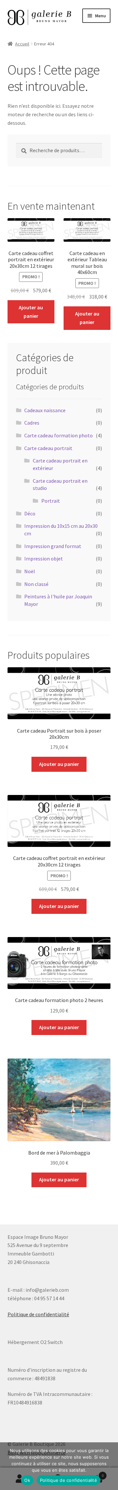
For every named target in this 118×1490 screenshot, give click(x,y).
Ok (27, 1480)
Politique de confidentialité (38, 1314)
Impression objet (43, 558)
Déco (29, 513)
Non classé (36, 584)
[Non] (110, 1466)
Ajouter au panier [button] (31, 311)
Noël (29, 571)
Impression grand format (52, 546)
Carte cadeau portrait (48, 448)
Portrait (50, 500)
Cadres (31, 422)
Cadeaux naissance (45, 410)
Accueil (22, 44)
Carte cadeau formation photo (58, 435)
